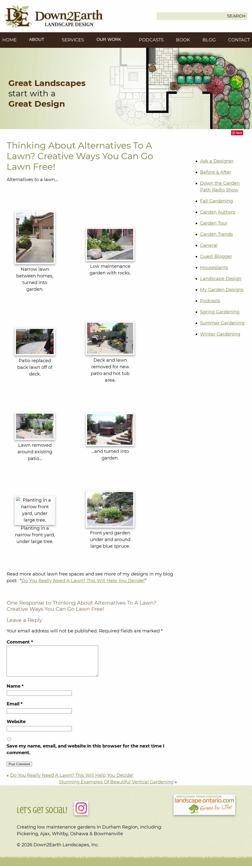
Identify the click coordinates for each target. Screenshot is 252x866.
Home (9, 40)
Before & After (215, 172)
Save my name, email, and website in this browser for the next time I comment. (85, 749)
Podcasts (151, 40)
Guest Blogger (216, 256)
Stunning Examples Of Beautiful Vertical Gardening (116, 782)
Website (16, 721)
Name (15, 686)
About (37, 39)
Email (15, 704)
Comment (20, 642)
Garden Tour (213, 223)
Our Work (109, 39)
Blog (209, 40)
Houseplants (214, 267)
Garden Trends (216, 234)
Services (73, 40)
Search (236, 16)
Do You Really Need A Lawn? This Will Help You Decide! (83, 580)
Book (183, 40)
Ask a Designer (217, 161)
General (209, 245)
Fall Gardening (216, 201)
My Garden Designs (222, 289)
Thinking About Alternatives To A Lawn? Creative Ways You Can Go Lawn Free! (80, 156)
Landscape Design (220, 278)
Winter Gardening (220, 334)
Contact (239, 40)
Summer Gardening (222, 323)
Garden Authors (217, 212)
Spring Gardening (219, 312)
